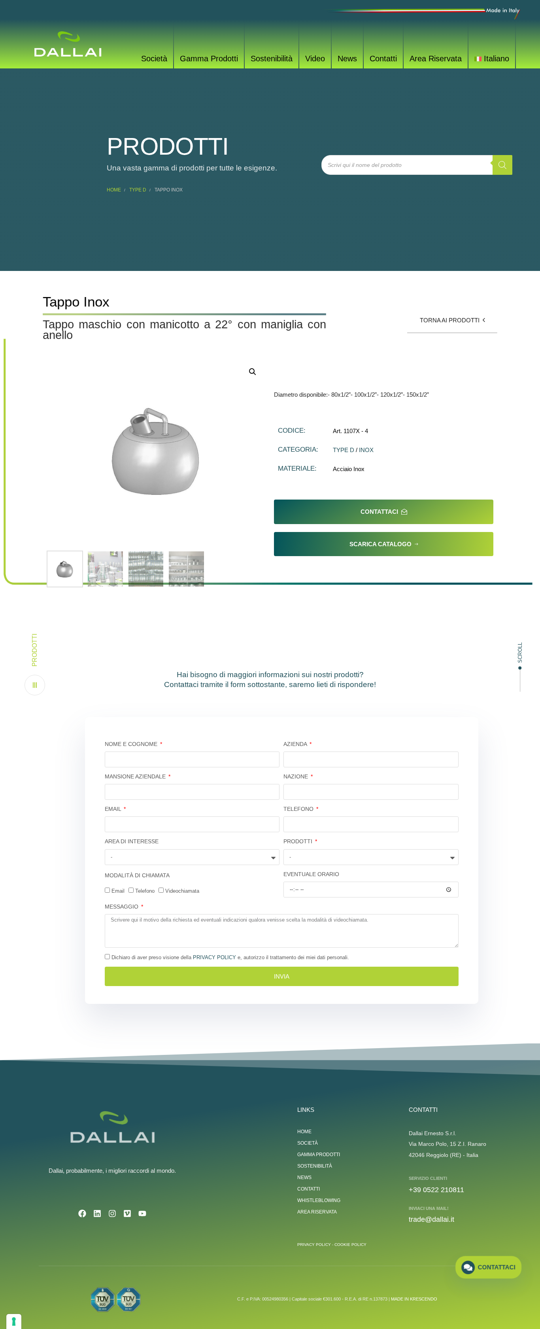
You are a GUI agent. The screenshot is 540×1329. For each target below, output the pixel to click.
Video (315, 58)
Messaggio (122, 906)
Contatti (383, 58)
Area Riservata (436, 58)
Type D (137, 190)
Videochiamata (182, 891)
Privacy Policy (214, 957)
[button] (35, 664)
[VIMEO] (127, 1213)
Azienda (295, 744)
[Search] (502, 165)
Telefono (299, 809)
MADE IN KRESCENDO (414, 1299)
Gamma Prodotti (209, 58)
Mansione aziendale (136, 776)
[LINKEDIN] (97, 1213)
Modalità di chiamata (137, 875)
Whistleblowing (318, 1200)
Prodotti (298, 841)
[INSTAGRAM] (112, 1213)
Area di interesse (132, 841)
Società (154, 58)
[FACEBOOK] (82, 1213)
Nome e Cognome (132, 744)
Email (114, 809)
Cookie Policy (350, 1244)
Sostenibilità (272, 58)
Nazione (296, 776)
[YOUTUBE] (142, 1213)
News (347, 58)
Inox (366, 450)
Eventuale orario (311, 874)
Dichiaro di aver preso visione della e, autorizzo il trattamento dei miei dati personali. (230, 957)
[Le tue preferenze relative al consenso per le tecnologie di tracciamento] (13, 1321)
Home (114, 190)
